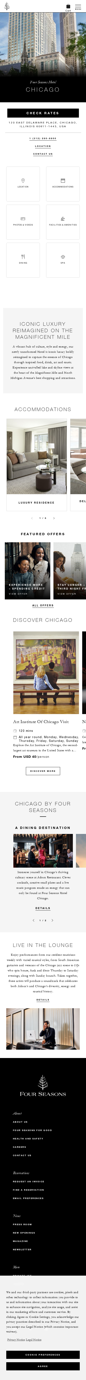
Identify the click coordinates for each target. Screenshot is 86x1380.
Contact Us (43, 154)
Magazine (20, 1241)
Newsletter (22, 1249)
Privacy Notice (16, 1340)
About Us (20, 1122)
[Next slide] (54, 518)
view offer (18, 594)
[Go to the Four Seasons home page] (7, 6)
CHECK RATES (43, 113)
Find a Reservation (28, 1190)
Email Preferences (28, 1198)
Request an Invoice (28, 1181)
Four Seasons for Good (32, 1130)
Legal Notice (33, 1340)
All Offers (43, 605)
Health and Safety (28, 1138)
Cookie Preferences (42, 1354)
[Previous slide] (32, 518)
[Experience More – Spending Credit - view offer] (28, 571)
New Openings (24, 1232)
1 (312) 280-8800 (43, 138)
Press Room (22, 1224)
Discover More (43, 771)
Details (43, 908)
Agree (43, 1366)
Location (43, 146)
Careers (19, 1147)
